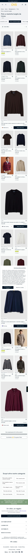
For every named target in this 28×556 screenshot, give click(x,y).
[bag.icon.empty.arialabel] (25, 4)
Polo (18, 9)
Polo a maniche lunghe (6, 11)
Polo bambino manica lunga (8, 483)
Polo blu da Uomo (7, 491)
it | (14, 541)
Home (2, 9)
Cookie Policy (21, 546)
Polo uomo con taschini (19, 487)
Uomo (6, 9)
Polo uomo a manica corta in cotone (7, 478)
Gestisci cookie (13, 546)
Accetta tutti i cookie (7, 287)
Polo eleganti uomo (7, 487)
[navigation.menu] (2, 4)
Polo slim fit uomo (20, 491)
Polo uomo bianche (7, 494)
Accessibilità (6, 546)
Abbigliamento (12, 9)
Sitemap (18, 549)
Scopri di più (14, 503)
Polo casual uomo (20, 478)
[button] (27, 389)
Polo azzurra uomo (20, 482)
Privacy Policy (12, 549)
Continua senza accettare (20, 267)
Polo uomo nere (20, 494)
